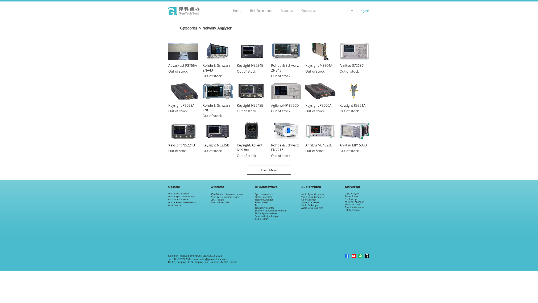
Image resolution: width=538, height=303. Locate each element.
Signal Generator (263, 197)
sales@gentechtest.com (213, 259)
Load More (269, 170)
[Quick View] (183, 51)
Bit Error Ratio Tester (178, 199)
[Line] (360, 256)
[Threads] (367, 256)
